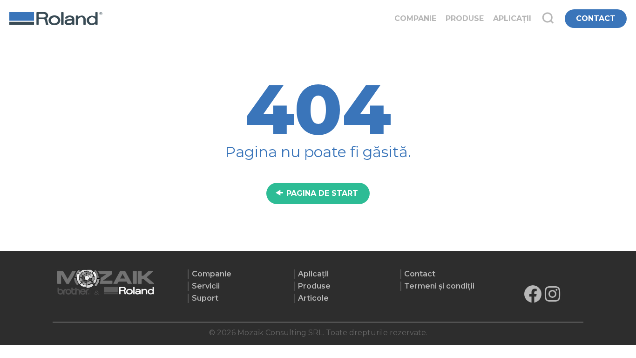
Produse (465, 18)
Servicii (206, 286)
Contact (419, 273)
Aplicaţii (313, 273)
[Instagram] (553, 294)
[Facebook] (532, 294)
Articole (313, 298)
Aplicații (512, 18)
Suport (205, 298)
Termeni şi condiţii (439, 286)
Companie (415, 18)
